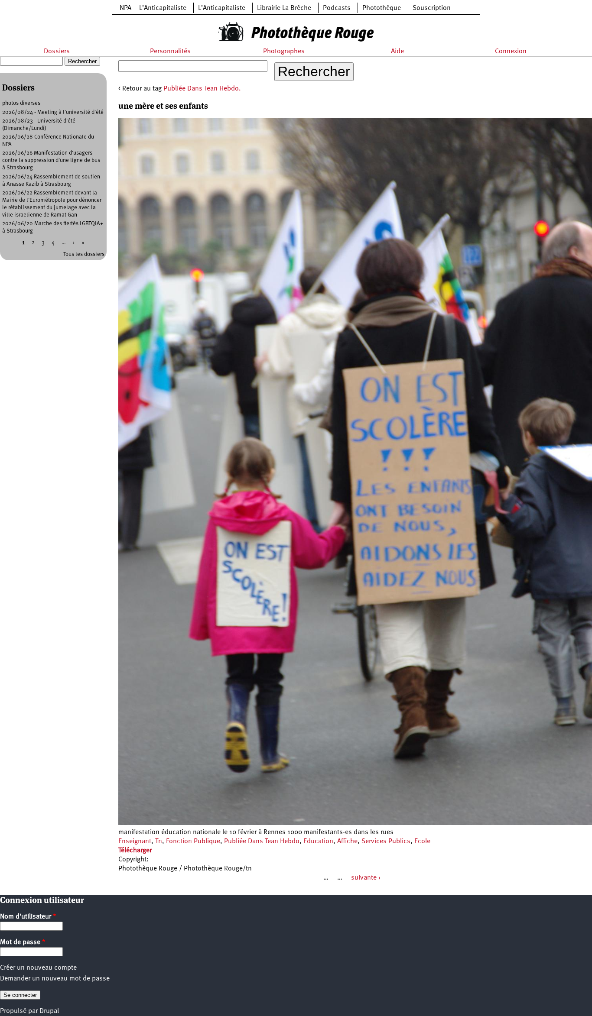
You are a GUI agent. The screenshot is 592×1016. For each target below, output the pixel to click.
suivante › (366, 877)
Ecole (422, 841)
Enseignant (134, 841)
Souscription (432, 8)
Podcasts (337, 8)
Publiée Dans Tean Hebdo (261, 841)
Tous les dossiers (83, 254)
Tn (158, 841)
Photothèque (381, 8)
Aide (397, 51)
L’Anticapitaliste (221, 8)
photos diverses (21, 103)
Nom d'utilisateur (28, 916)
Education (318, 841)
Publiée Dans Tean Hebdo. (202, 88)
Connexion (511, 51)
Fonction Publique (193, 841)
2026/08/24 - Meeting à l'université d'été (53, 112)
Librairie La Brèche (284, 8)
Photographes (284, 51)
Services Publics (385, 841)
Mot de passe (23, 942)
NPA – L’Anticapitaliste (153, 8)
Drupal (49, 1011)
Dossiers (57, 51)
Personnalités (170, 51)
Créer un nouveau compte (38, 967)
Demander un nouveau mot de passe (55, 978)
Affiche (347, 841)
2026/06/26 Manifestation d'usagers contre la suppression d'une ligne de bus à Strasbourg (51, 160)
